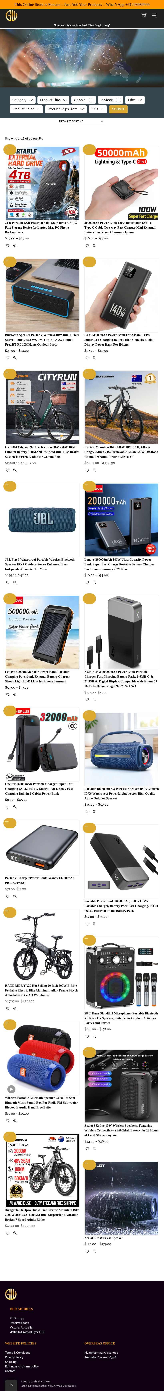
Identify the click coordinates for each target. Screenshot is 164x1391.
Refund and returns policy (22, 1366)
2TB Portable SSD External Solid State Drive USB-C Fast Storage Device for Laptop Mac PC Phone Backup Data (41, 227)
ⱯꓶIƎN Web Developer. (62, 1385)
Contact (10, 1371)
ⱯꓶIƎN (40, 1332)
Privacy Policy (14, 1357)
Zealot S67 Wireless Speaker (103, 1238)
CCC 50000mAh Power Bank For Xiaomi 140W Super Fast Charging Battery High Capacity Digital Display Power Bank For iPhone (119, 339)
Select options (10, 149)
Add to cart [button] (10, 823)
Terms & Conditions (17, 1352)
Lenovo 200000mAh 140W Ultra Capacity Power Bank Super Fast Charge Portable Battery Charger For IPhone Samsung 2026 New (119, 564)
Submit (118, 109)
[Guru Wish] (12, 15)
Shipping (11, 1361)
